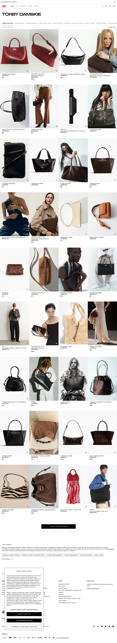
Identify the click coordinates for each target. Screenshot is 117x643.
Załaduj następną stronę (58, 526)
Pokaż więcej (6, 559)
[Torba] (44, 379)
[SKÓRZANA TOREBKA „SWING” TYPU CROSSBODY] (14, 323)
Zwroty (61, 592)
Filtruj (110, 27)
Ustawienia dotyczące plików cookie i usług (24, 627)
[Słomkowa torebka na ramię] (44, 433)
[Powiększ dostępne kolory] (3, 77)
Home (30, 6)
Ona (12, 6)
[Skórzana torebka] (44, 51)
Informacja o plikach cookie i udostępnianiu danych (24, 609)
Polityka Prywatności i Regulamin (69, 590)
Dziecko (23, 6)
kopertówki (111, 549)
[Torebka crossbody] (14, 51)
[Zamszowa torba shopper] (44, 214)
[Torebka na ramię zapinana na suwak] (73, 51)
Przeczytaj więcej (93, 588)
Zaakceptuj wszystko (24, 614)
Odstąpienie (62, 600)
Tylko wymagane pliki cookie (24, 620)
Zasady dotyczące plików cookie (69, 598)
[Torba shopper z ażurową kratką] (14, 106)
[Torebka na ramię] (44, 106)
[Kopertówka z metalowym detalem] (14, 214)
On (17, 6)
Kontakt (61, 594)
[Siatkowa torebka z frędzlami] (73, 486)
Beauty (36, 6)
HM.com (4, 573)
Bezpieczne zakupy (64, 596)
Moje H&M (61, 586)
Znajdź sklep (63, 588)
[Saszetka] (14, 269)
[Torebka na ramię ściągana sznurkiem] (44, 486)
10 (70, 532)
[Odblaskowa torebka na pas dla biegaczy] (73, 106)
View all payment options (62, 637)
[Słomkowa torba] (73, 323)
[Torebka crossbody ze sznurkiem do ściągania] (14, 379)
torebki (58, 547)
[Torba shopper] (73, 160)
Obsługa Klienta (63, 584)
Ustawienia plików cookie (66, 602)
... (66, 532)
